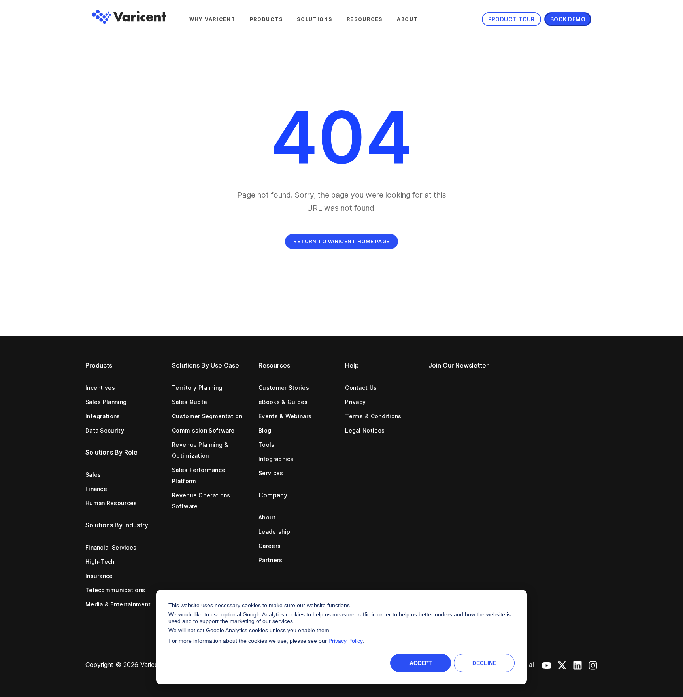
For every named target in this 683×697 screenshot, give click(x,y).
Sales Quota (189, 402)
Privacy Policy (345, 641)
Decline (484, 663)
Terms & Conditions (373, 416)
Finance (96, 488)
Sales (93, 474)
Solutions (314, 19)
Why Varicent (212, 19)
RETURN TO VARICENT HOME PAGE (341, 241)
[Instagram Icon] (593, 664)
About (407, 19)
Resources (365, 19)
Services (270, 473)
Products (266, 19)
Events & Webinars (284, 416)
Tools (266, 444)
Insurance (99, 575)
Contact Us (361, 387)
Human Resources (111, 503)
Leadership (274, 531)
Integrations (102, 416)
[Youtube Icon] (546, 664)
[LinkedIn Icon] (577, 664)
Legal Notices (365, 430)
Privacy (355, 402)
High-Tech (100, 561)
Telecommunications (115, 590)
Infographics (276, 458)
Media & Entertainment (118, 604)
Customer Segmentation (207, 416)
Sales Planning (105, 402)
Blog (264, 430)
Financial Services (110, 547)
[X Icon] (562, 664)
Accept (420, 663)
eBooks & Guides (283, 402)
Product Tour (511, 19)
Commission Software (203, 430)
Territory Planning (197, 387)
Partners (270, 560)
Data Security (104, 430)
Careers (269, 545)
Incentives (100, 387)
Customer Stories (283, 387)
